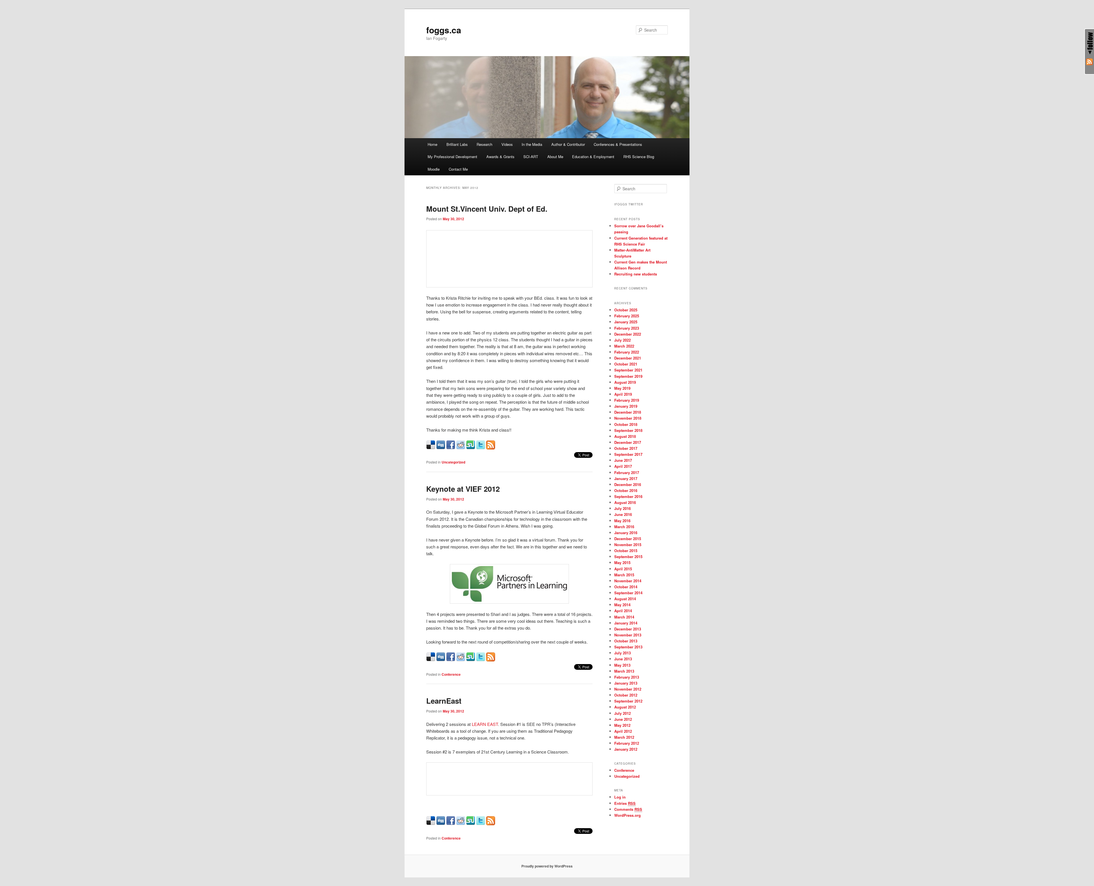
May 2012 (622, 725)
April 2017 (623, 466)
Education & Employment (593, 156)
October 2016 (625, 490)
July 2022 (622, 340)
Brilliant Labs (457, 144)
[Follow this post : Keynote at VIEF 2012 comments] (490, 660)
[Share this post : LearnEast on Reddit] (460, 823)
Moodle (434, 169)
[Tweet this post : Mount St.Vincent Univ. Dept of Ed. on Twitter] (480, 448)
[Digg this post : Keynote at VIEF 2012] (440, 660)
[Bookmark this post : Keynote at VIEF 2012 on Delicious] (430, 660)
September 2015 (628, 556)
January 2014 (625, 623)
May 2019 (622, 388)
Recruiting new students (635, 274)
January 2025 (625, 321)
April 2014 (623, 610)
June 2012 (623, 719)
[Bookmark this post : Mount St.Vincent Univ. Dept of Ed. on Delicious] (430, 448)
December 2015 (627, 538)
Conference (451, 674)
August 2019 (625, 382)
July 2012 (622, 713)
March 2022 (624, 346)
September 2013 (628, 647)
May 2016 (622, 520)
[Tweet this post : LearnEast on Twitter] (480, 823)
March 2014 (624, 617)
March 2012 (624, 737)
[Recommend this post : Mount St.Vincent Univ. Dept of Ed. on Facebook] (450, 448)
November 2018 (627, 418)
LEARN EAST (485, 724)
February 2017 (626, 472)
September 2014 (628, 592)
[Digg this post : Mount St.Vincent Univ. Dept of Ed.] (440, 448)
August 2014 (625, 598)
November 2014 (627, 580)
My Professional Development (452, 156)
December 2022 (627, 334)
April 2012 (623, 731)
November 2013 (627, 635)
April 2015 (623, 568)
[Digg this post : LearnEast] (440, 823)
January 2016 (625, 532)
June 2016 (623, 514)
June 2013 (623, 659)
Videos (507, 144)
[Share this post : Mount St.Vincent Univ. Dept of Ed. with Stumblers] (470, 448)
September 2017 (628, 454)
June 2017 (623, 460)
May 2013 (622, 665)
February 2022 (626, 352)
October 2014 (625, 586)
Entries (625, 803)
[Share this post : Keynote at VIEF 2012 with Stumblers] (470, 660)
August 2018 (625, 436)
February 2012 (626, 743)
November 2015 (627, 544)
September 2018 (628, 430)
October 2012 (625, 695)
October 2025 (625, 310)
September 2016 (628, 496)
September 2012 (628, 701)
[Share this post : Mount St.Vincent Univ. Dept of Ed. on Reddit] (460, 448)
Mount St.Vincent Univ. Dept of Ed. (486, 208)
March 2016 (624, 526)
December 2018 (627, 412)
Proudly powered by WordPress (547, 866)
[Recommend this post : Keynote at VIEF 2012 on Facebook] (450, 660)
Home (432, 144)
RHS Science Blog (638, 156)
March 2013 (624, 671)
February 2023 (626, 328)
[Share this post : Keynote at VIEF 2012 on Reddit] (460, 660)
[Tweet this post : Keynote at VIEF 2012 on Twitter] (480, 660)
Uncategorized (453, 462)
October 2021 (625, 364)
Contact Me (458, 169)
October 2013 (625, 641)
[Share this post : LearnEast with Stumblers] (470, 823)
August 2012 (625, 707)
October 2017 (625, 448)
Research (484, 144)
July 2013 (622, 653)
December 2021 (627, 358)
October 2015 (625, 550)
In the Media (532, 144)
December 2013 (627, 629)
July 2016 (622, 508)
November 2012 (627, 689)
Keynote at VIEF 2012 (463, 488)
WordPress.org (627, 815)
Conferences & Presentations (618, 144)
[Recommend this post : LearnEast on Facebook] (450, 823)
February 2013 (626, 677)
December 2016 (627, 484)
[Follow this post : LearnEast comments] (490, 823)
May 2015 (622, 562)
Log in (620, 797)
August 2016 (625, 502)
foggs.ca (443, 30)
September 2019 (628, 376)
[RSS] (1089, 62)
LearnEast (444, 700)
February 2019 (626, 400)
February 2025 (626, 316)
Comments (628, 809)
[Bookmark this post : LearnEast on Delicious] (430, 823)
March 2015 (624, 574)
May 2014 (622, 604)
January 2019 (625, 406)
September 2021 (628, 370)
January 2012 (625, 749)
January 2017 (625, 478)
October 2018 (625, 424)
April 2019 (623, 394)
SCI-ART (530, 156)
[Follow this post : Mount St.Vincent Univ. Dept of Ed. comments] (490, 448)
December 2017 (627, 442)
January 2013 (625, 683)
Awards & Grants (500, 156)
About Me (555, 156)
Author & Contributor (568, 144)
